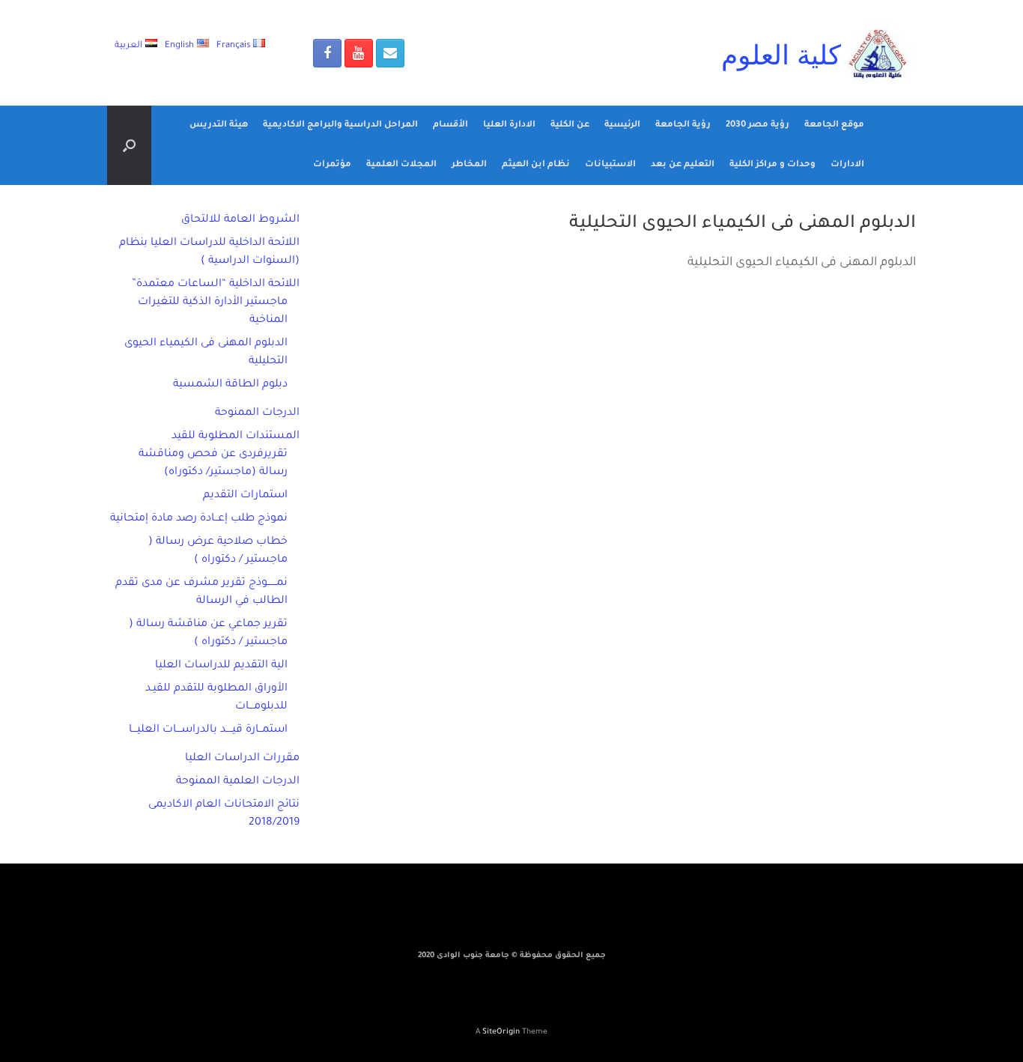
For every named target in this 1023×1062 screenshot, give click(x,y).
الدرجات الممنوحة (257, 413)
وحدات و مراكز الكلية (772, 165)
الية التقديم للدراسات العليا (221, 666)
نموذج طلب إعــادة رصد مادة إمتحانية (199, 519)
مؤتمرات (332, 165)
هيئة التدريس (218, 125)
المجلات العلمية (401, 165)
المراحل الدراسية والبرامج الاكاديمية (340, 125)
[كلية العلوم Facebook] (327, 53)
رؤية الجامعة (683, 125)
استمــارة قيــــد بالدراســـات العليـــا (208, 730)
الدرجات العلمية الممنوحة (238, 782)
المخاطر (469, 165)
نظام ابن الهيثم (536, 165)
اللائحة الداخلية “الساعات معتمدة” (216, 285)
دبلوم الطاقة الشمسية (230, 385)
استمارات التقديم (245, 496)
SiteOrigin (501, 1032)
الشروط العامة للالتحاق (240, 220)
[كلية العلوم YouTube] (358, 53)
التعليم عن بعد (682, 165)
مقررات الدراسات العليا (242, 759)
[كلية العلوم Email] (390, 53)
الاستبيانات (610, 165)
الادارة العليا (509, 125)
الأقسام (450, 125)
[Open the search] (129, 145)
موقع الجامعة (834, 125)
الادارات (847, 165)
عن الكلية (569, 125)
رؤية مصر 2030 (757, 125)
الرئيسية (622, 125)
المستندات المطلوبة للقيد (235, 437)
